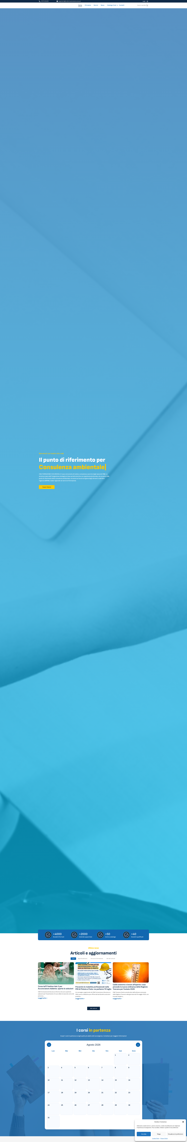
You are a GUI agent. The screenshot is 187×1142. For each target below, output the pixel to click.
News (102, 5)
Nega (159, 1134)
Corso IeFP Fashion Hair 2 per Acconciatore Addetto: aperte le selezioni (55, 987)
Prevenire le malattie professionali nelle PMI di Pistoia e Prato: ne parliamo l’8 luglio (93, 988)
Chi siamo (88, 5)
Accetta (143, 1134)
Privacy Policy (164, 1138)
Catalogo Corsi (111, 5)
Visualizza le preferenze (175, 1134)
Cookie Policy (155, 1138)
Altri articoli (93, 1008)
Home (80, 5)
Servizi (96, 5)
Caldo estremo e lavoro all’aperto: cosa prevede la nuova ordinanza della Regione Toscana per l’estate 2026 (130, 987)
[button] (183, 1122)
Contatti (121, 5)
